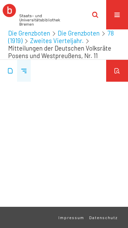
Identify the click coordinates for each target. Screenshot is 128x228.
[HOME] (31, 14)
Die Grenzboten (29, 33)
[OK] (95, 14)
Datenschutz (103, 217)
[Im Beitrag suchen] (117, 71)
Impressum (71, 217)
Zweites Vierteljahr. (57, 40)
